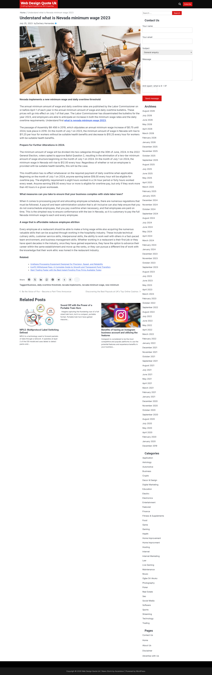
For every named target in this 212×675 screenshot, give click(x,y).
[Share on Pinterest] (52, 279)
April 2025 (147, 182)
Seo (144, 596)
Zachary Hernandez (45, 23)
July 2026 (147, 115)
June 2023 (147, 280)
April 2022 (147, 329)
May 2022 (147, 325)
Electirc (145, 493)
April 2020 (147, 432)
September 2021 (150, 361)
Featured (146, 507)
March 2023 (148, 294)
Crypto (145, 475)
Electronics (147, 498)
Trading (146, 623)
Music (145, 574)
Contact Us (147, 635)
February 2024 (149, 245)
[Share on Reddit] (58, 279)
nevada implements (71, 285)
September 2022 (150, 307)
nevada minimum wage (93, 285)
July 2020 (147, 423)
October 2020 (148, 410)
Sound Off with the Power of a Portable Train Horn (76, 306)
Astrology (147, 462)
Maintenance (148, 569)
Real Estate (147, 591)
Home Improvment (151, 542)
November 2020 (150, 405)
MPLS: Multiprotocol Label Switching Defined (39, 331)
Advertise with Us (150, 656)
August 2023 (148, 271)
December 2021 (149, 347)
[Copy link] (77, 279)
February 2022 (149, 338)
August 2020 (148, 419)
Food (144, 520)
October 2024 (148, 209)
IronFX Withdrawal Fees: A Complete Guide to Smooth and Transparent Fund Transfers (70, 267)
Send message (152, 98)
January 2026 (149, 142)
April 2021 (147, 383)
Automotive (147, 467)
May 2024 (147, 231)
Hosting (146, 547)
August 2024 (148, 218)
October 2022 (148, 303)
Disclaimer (147, 650)
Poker (145, 587)
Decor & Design (149, 480)
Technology (147, 618)
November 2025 (150, 151)
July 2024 (147, 222)
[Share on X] (35, 279)
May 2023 (147, 285)
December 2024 (150, 200)
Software (146, 605)
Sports (145, 609)
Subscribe (187, 4)
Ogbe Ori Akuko (149, 578)
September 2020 (150, 414)
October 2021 (148, 356)
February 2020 (149, 437)
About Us (146, 645)
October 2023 (148, 263)
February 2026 (149, 137)
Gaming (146, 529)
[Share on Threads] (70, 279)
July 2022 (147, 316)
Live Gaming (148, 565)
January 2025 (149, 196)
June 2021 (147, 374)
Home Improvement (151, 538)
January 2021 (148, 396)
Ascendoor (119, 671)
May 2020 (147, 428)
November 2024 (150, 204)
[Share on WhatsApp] (46, 279)
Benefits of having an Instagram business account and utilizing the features (119, 332)
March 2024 (148, 240)
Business (31, 285)
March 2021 (148, 388)
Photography (148, 583)
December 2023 (150, 254)
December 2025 (150, 146)
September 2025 (150, 160)
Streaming (147, 614)
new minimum (112, 285)
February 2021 (149, 392)
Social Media (148, 600)
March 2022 (148, 334)
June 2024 (147, 227)
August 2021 (148, 365)
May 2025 (147, 178)
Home (145, 640)
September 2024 (150, 213)
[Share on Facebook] (29, 279)
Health (145, 534)
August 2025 (148, 164)
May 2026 (147, 124)
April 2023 (147, 289)
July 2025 (147, 169)
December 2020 (150, 401)
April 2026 (147, 129)
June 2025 (147, 173)
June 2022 (147, 321)
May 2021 (147, 379)
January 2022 (149, 343)
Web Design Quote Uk (91, 671)
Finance (146, 511)
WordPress (140, 671)
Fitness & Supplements (153, 516)
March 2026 (148, 133)
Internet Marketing (151, 556)
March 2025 (148, 187)
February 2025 (149, 191)
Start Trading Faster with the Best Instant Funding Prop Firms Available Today (65, 270)
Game (145, 525)
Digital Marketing (150, 484)
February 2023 (149, 298)
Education (147, 489)
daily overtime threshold (49, 285)
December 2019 (149, 446)
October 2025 (148, 155)
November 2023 (150, 258)
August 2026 (148, 111)
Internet (146, 551)
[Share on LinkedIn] (41, 279)
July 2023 (147, 276)
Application (147, 458)
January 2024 (149, 249)
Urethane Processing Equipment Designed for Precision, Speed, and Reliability (66, 264)
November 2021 (149, 352)
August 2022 (148, 312)
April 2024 (147, 236)
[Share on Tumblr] (64, 279)
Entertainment (148, 502)
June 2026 (147, 120)
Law (144, 560)
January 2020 (149, 441)
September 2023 (150, 267)
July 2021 (147, 370)
